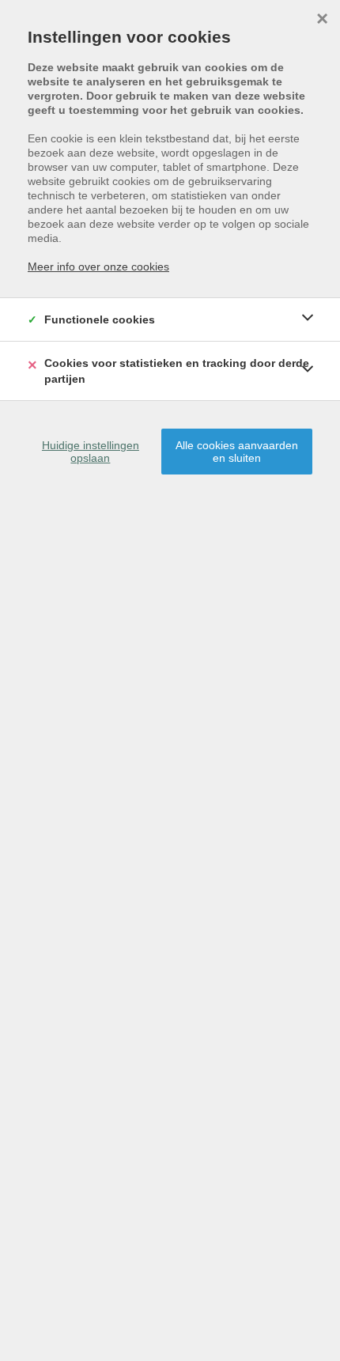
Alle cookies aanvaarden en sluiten (237, 451)
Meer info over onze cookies (98, 266)
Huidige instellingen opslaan (90, 451)
